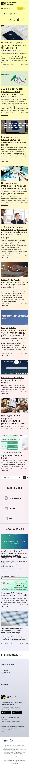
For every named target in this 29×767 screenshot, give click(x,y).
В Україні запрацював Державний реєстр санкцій (12, 380)
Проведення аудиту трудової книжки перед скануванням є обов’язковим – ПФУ (13, 46)
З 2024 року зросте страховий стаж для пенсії (11, 455)
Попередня (5, 477)
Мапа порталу (9, 654)
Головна (4, 14)
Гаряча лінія (13, 14)
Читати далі (4, 67)
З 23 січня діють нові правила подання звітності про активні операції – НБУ (12, 92)
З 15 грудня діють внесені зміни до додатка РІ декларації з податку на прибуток (14, 283)
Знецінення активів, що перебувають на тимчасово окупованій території (13, 630)
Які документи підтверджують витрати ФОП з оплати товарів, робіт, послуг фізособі (13, 331)
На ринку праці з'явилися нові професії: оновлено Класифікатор (13, 186)
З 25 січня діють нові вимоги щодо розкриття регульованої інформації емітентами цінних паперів (14, 232)
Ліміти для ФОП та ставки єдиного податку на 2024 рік (14, 594)
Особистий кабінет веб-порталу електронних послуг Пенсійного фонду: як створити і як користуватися (14, 554)
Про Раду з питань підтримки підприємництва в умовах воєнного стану (13, 419)
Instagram (6, 673)
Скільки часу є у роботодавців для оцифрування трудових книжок (13, 140)
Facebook (6, 670)
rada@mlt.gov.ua (15, 721)
